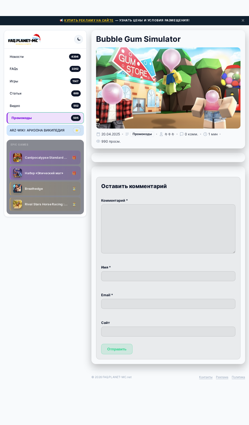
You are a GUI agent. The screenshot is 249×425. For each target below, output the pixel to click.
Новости (44, 57)
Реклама (222, 377)
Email (107, 295)
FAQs (44, 69)
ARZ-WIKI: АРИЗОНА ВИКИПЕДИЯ (44, 130)
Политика (238, 377)
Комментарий (114, 200)
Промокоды (45, 118)
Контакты (206, 377)
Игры (44, 81)
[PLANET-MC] (24, 39)
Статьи (44, 93)
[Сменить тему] (78, 39)
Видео (44, 106)
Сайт (105, 323)
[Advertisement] (124, 7)
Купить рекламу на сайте (89, 20)
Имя (106, 267)
